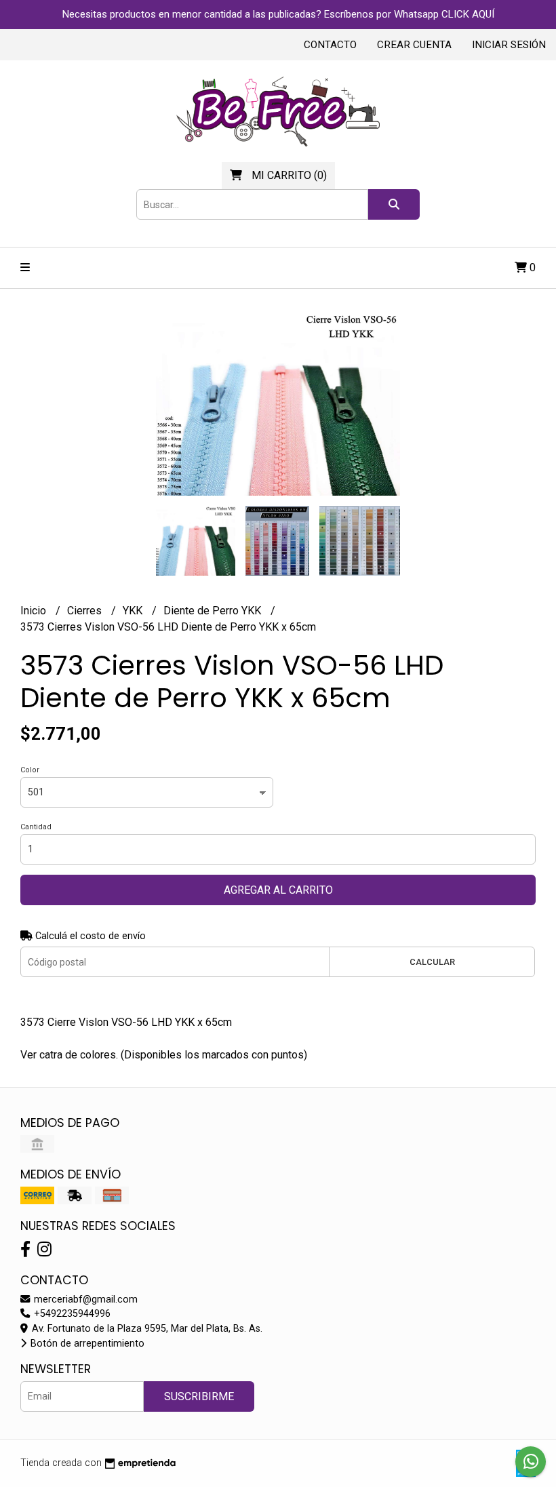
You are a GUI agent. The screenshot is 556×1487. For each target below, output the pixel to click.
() (289, 175)
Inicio (34, 610)
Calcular (432, 962)
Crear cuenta (414, 45)
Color (29, 770)
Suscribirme (199, 1396)
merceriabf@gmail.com (84, 1299)
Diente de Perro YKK (213, 610)
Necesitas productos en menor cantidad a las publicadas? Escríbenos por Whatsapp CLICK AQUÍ (278, 14)
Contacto (330, 45)
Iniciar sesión (509, 45)
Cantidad (36, 826)
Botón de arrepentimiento (86, 1343)
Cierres (85, 610)
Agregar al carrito (278, 890)
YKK (134, 610)
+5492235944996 (71, 1314)
